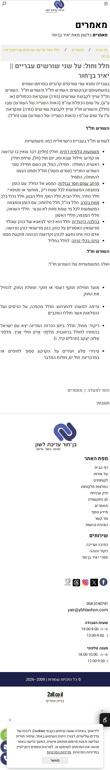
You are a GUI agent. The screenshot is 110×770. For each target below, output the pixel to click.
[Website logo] (55, 6)
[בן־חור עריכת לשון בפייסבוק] (103, 583)
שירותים (98, 535)
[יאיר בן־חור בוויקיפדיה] (68, 582)
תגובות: (54, 212)
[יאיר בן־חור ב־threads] (76, 583)
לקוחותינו (100, 480)
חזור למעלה (97, 390)
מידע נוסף (99, 512)
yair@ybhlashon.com (88, 610)
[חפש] (4, 4)
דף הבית (101, 467)
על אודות (101, 474)
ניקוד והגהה (98, 551)
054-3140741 (97, 603)
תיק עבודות (98, 493)
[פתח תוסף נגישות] (105, 720)
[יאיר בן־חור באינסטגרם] (85, 583)
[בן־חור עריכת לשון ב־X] (94, 583)
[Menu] (105, 4)
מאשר (55, 760)
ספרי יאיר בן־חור (94, 557)
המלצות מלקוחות (93, 486)
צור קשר (101, 518)
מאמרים (74, 390)
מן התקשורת (98, 499)
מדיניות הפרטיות (59, 752)
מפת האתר (96, 458)
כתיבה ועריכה (97, 544)
